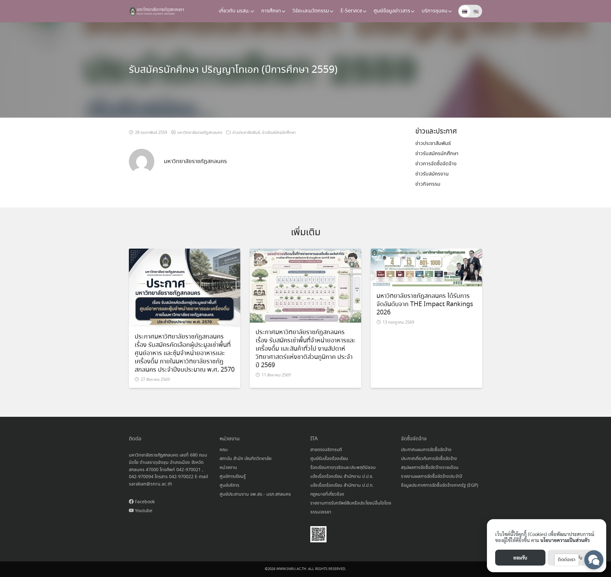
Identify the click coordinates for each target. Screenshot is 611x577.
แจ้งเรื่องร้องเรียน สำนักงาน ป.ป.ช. (342, 476)
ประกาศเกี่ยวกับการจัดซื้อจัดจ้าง (429, 459)
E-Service (351, 11)
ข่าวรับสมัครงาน (432, 174)
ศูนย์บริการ (229, 485)
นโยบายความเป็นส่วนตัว (565, 540)
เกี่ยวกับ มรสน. (234, 11)
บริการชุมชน (434, 11)
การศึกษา (271, 11)
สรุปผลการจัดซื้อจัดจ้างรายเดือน (430, 467)
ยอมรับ (520, 557)
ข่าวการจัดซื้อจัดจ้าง (436, 164)
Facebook (144, 502)
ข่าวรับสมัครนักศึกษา (279, 133)
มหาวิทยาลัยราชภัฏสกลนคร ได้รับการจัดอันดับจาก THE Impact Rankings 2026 (424, 304)
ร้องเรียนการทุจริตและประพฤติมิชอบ (343, 467)
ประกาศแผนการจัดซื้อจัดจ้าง (426, 450)
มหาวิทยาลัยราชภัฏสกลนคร (199, 133)
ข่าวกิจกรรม (427, 184)
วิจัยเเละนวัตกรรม (310, 11)
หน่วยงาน (228, 467)
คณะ (224, 450)
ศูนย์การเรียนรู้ (233, 476)
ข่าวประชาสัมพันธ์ (246, 133)
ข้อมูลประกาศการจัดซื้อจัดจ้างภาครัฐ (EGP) (439, 485)
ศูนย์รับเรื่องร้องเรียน (329, 459)
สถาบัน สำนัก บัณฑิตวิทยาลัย (245, 459)
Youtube (143, 511)
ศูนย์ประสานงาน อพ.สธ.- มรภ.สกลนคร (255, 494)
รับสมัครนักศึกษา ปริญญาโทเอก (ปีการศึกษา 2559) (233, 70)
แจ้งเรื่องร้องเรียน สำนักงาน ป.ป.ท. (342, 485)
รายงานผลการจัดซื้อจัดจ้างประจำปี (431, 476)
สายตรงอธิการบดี (326, 450)
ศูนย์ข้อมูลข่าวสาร (392, 11)
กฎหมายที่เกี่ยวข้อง (327, 494)
